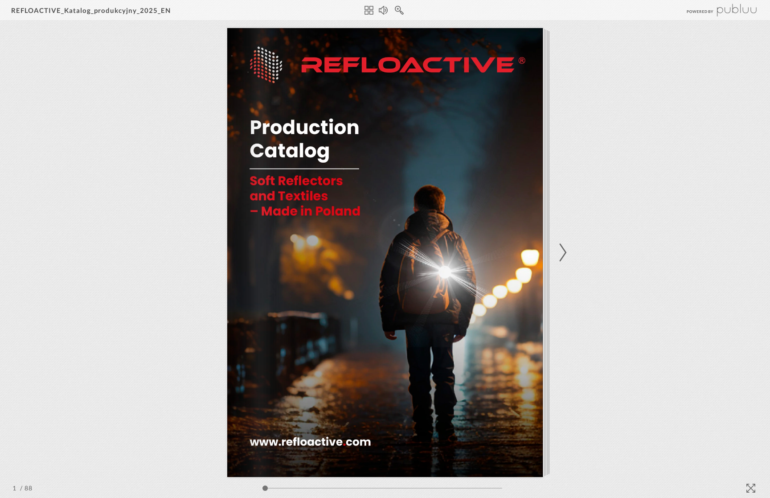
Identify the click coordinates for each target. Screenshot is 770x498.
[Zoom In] (399, 10)
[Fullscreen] (751, 488)
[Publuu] (714, 10)
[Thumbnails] (369, 10)
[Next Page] (561, 252)
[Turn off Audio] (383, 10)
